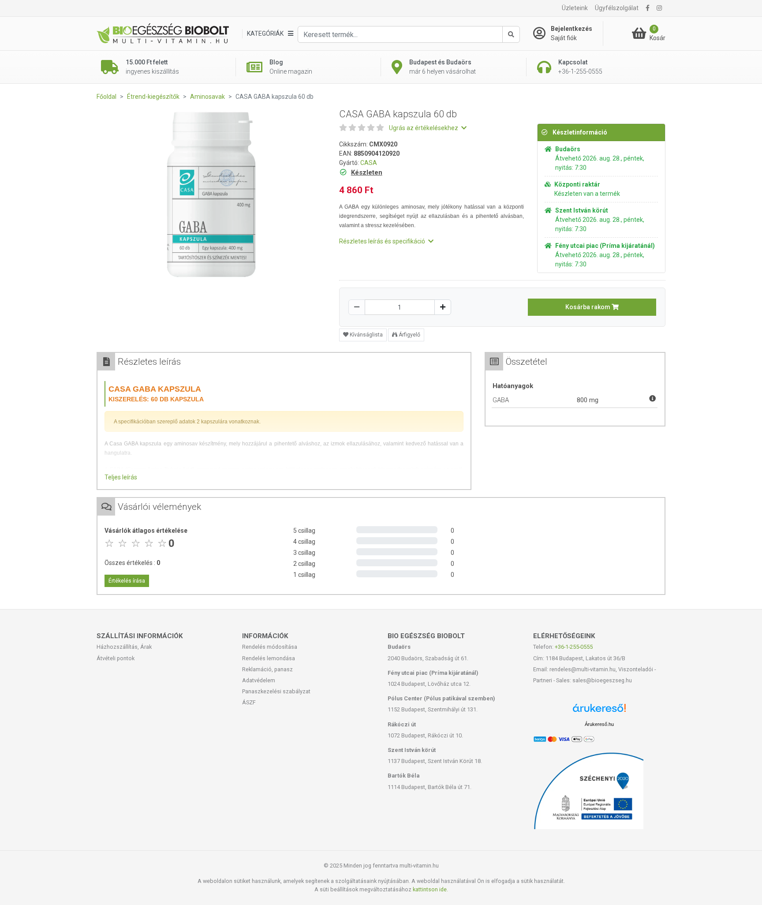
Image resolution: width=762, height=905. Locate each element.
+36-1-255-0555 (574, 646)
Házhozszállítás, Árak (124, 646)
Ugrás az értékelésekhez (424, 127)
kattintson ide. (430, 889)
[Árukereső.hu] (599, 711)
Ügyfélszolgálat (617, 7)
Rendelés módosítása (269, 646)
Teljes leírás (121, 477)
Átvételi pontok (115, 658)
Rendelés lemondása (268, 658)
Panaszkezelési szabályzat (276, 691)
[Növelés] (442, 307)
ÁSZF (249, 702)
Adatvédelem (258, 680)
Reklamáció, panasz (267, 669)
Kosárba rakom (588, 306)
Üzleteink (575, 7)
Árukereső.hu (599, 724)
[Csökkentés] (356, 307)
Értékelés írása (126, 581)
